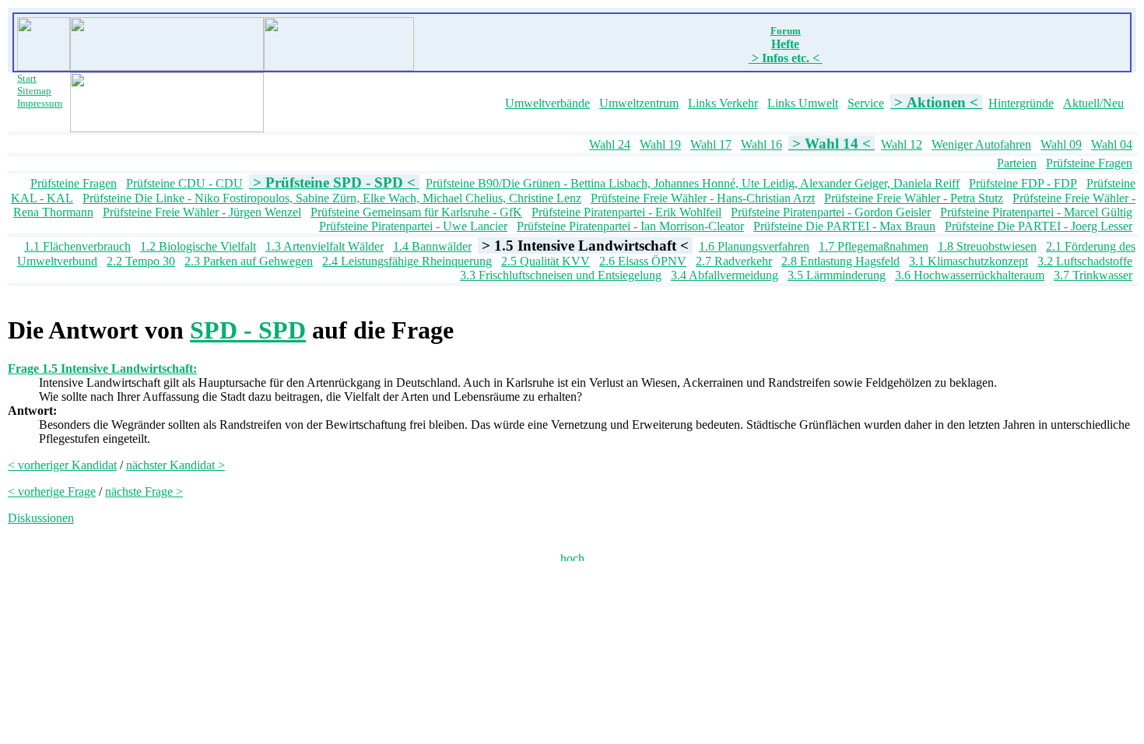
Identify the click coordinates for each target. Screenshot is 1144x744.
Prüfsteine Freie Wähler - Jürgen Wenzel (202, 212)
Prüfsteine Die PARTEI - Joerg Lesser (1038, 226)
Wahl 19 (660, 144)
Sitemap (34, 91)
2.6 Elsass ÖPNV (642, 261)
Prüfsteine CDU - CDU (184, 183)
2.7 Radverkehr (734, 261)
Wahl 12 (901, 144)
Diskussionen (41, 518)
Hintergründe (1021, 103)
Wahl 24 (609, 144)
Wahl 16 (761, 144)
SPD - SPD (248, 330)
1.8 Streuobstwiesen (987, 246)
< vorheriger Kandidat (62, 465)
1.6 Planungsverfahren (754, 246)
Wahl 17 (711, 144)
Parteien (1017, 163)
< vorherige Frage (52, 491)
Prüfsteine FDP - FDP (1023, 183)
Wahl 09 (1061, 144)
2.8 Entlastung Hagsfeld (840, 261)
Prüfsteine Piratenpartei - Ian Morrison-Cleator (630, 226)
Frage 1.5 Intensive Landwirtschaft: (102, 368)
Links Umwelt (802, 103)
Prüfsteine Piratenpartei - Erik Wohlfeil (626, 212)
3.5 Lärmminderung (837, 275)
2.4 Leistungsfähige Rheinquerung (407, 261)
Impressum (39, 103)
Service (865, 103)
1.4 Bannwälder (432, 246)
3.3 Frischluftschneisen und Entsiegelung (560, 275)
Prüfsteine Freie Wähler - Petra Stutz (913, 198)
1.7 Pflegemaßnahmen (873, 246)
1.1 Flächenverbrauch (77, 246)
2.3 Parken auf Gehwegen (248, 261)
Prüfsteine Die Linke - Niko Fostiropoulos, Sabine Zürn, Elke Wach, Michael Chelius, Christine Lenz (331, 198)
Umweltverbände (547, 103)
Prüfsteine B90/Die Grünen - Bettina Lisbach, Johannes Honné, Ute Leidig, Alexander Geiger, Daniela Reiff (693, 183)
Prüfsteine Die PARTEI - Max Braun (844, 226)
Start (27, 78)
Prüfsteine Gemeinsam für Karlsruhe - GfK (416, 212)
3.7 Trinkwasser (1093, 275)
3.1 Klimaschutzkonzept (968, 261)
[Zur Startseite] (43, 66)
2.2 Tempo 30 (141, 261)
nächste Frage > (144, 491)
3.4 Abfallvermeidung (724, 275)
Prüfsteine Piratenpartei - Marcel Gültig (1036, 212)
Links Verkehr (723, 103)
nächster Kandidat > (175, 465)
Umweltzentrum (639, 103)
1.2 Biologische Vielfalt (198, 246)
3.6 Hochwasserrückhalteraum (969, 275)
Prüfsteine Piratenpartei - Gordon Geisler (831, 212)
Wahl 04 (1111, 144)
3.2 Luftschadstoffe (1084, 261)
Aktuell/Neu (1093, 103)
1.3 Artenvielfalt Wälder (324, 246)
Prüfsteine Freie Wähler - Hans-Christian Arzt (703, 198)
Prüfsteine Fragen (1089, 163)
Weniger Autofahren (981, 144)
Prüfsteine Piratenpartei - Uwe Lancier (413, 226)
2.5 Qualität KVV (545, 261)
